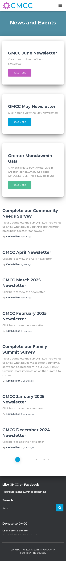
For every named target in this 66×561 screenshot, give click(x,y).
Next (45, 459)
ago (26, 236)
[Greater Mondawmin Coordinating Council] (18, 6)
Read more (19, 73)
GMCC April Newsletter (26, 252)
